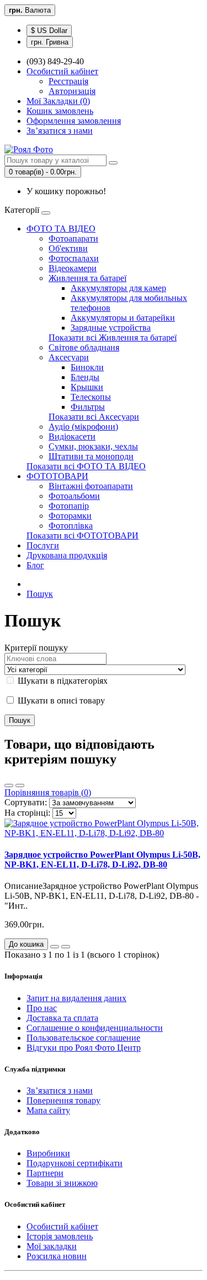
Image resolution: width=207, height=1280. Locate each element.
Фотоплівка (71, 525)
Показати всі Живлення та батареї (113, 337)
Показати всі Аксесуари (94, 416)
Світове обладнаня (84, 347)
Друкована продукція (66, 555)
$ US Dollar (49, 30)
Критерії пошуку (36, 647)
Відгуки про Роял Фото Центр (83, 1047)
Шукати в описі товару (60, 700)
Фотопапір (69, 505)
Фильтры (88, 406)
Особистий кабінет (62, 1226)
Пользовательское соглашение (83, 1037)
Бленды (85, 377)
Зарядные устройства (111, 327)
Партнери (44, 1173)
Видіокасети (72, 436)
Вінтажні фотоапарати (91, 486)
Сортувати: (25, 802)
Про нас (41, 1008)
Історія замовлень (59, 1236)
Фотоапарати (73, 238)
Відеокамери (73, 268)
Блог (35, 565)
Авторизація (72, 91)
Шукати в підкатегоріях (61, 680)
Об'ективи (68, 248)
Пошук (39, 593)
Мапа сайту (48, 1110)
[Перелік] (8, 785)
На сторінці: (27, 812)
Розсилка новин (56, 1256)
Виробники (48, 1153)
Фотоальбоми (74, 496)
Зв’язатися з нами (59, 1090)
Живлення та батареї (87, 278)
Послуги (42, 545)
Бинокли (87, 367)
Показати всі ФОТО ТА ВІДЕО (86, 466)
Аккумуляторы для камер (118, 288)
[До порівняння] (65, 946)
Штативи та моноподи (91, 456)
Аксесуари (69, 357)
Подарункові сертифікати (74, 1163)
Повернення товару (63, 1100)
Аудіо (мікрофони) (83, 426)
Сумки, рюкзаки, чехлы (93, 446)
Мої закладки (51, 1246)
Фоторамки (70, 515)
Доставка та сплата (62, 1018)
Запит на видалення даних (76, 998)
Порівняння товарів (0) (47, 792)
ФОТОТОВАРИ (57, 476)
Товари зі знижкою (62, 1183)
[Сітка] (19, 785)
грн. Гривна (49, 42)
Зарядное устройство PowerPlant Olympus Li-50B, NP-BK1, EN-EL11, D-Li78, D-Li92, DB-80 (102, 859)
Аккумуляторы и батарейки (123, 317)
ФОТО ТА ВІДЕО (60, 228)
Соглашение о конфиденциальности (94, 1027)
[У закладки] (54, 946)
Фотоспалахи (74, 258)
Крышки (87, 387)
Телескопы (91, 397)
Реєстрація (68, 81)
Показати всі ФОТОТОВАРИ (82, 535)
